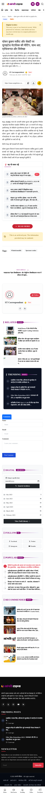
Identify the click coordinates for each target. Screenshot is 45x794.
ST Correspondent (16, 72)
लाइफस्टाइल (25, 10)
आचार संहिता (17, 785)
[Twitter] (8, 704)
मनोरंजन (33, 10)
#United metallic (16, 250)
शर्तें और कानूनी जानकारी (35, 780)
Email (4, 430)
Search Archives (22, 486)
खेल (39, 10)
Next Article (21, 270)
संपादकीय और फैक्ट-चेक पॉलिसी (32, 785)
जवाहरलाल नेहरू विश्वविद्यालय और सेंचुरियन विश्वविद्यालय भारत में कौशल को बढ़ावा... (22, 274)
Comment (5, 439)
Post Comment (8, 455)
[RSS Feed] (25, 309)
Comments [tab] (6, 417)
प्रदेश (6, 10)
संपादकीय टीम (8, 785)
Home (4, 16)
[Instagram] (13, 704)
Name (4, 420)
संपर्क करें (5, 780)
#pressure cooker (31, 250)
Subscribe (38, 765)
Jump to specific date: (12, 478)
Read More (22, 226)
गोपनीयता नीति (22, 780)
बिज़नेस (17, 10)
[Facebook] (3, 704)
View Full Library (22, 521)
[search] (42, 4)
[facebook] (20, 309)
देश (11, 10)
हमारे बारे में (13, 780)
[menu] (3, 4)
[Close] (40, 25)
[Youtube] (18, 704)
